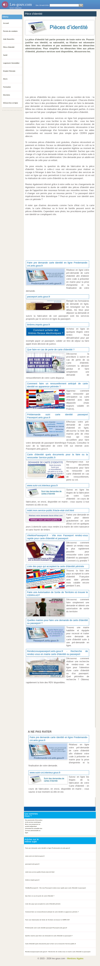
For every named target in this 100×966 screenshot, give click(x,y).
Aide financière (8, 39)
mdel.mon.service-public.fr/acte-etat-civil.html (50, 510)
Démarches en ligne (10, 103)
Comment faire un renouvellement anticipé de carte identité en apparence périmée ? (52, 912)
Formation (7, 87)
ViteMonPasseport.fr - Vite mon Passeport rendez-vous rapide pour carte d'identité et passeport (55, 888)
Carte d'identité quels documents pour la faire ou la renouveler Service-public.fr (50, 943)
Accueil (6, 23)
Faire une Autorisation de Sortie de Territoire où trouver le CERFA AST (47, 920)
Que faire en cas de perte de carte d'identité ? (50, 349)
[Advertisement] (60, 74)
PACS (5, 79)
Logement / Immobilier (11, 63)
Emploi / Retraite (9, 71)
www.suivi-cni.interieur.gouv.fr (42, 485)
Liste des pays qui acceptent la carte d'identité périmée (55, 566)
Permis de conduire (10, 31)
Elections (6, 95)
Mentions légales (75, 958)
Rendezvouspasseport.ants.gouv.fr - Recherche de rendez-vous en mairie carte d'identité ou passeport (57, 951)
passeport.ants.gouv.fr (38, 296)
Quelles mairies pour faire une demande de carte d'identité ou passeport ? (49, 935)
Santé (5, 55)
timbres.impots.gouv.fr (38, 324)
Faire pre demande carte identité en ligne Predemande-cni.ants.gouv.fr (47, 848)
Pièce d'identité (8, 47)
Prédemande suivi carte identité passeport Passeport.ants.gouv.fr (46, 927)
